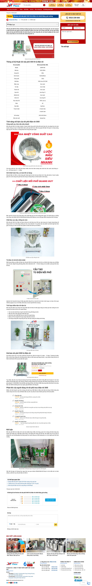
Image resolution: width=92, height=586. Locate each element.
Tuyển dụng (63, 566)
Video (21, 9)
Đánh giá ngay (50, 500)
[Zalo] (89, 583)
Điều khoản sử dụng (79, 565)
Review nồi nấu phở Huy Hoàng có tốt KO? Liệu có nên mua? (56, 554)
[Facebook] (7, 583)
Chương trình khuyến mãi (66, 568)
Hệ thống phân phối (48, 9)
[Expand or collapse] (57, 24)
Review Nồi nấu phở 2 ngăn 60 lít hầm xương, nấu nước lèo (22, 481)
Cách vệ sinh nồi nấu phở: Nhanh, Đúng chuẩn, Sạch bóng (35, 554)
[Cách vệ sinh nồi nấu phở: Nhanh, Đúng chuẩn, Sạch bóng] (36, 545)
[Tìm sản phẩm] (44, 5)
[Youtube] (9, 583)
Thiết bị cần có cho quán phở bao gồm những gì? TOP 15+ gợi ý (23, 483)
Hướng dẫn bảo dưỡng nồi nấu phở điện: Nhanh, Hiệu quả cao (15, 554)
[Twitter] (11, 583)
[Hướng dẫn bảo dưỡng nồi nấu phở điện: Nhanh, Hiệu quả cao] (16, 545)
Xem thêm (30, 565)
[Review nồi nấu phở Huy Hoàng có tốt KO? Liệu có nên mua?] (56, 545)
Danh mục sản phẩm (12, 9)
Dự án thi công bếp (68, 5)
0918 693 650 (54, 570)
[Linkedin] (15, 583)
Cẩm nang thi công (76, 5)
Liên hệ (31, 9)
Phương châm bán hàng (66, 569)
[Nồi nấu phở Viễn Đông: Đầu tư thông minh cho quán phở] (76, 545)
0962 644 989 (54, 568)
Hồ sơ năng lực (38, 9)
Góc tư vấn (83, 5)
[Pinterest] (13, 583)
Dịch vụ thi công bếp (52, 5)
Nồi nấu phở (14, 12)
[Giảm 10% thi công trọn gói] (46, 1)
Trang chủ (8, 12)
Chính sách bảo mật (79, 566)
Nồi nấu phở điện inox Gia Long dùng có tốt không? (20, 485)
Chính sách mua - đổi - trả (80, 569)
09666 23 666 (54, 566)
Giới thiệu (26, 9)
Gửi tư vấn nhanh (73, 41)
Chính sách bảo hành (79, 568)
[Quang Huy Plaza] (13, 5)
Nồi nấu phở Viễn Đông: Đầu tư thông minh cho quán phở (76, 554)
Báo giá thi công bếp (60, 5)
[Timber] (16, 583)
